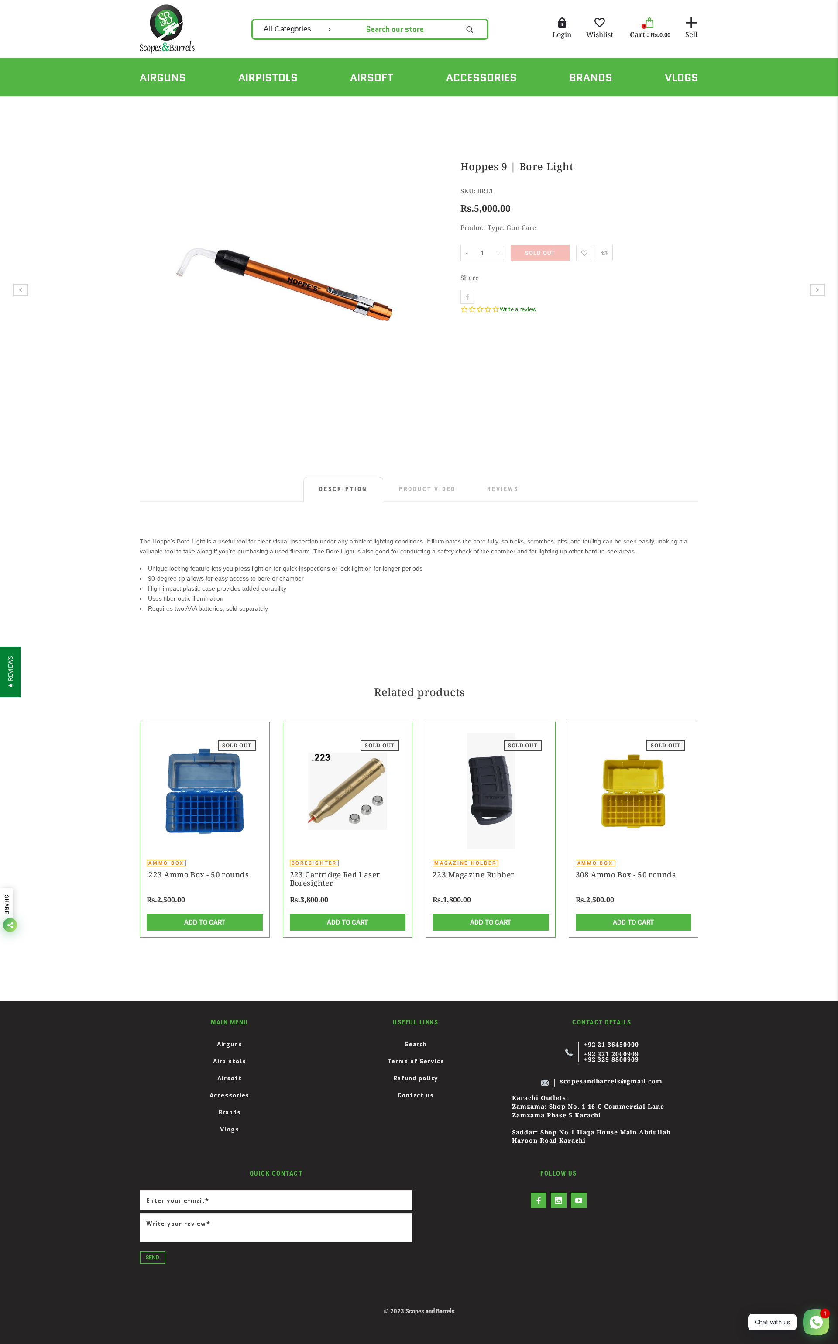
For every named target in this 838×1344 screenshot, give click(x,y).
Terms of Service (415, 1061)
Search (416, 1044)
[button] (10, 672)
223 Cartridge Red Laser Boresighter (335, 878)
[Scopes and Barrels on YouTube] (579, 1200)
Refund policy (416, 1078)
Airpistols (229, 1061)
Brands (229, 1112)
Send (152, 1258)
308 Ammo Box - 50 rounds (626, 874)
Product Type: (482, 227)
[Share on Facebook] (467, 297)
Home (148, 106)
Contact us (416, 1095)
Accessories (229, 1095)
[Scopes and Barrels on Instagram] (559, 1200)
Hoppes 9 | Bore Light (252, 106)
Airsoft (229, 1078)
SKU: (468, 190)
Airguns (229, 1044)
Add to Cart (204, 922)
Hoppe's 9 (188, 106)
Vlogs (230, 1129)
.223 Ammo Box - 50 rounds (198, 874)
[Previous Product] (20, 290)
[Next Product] (817, 290)
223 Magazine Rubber (473, 874)
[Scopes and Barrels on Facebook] (538, 1200)
